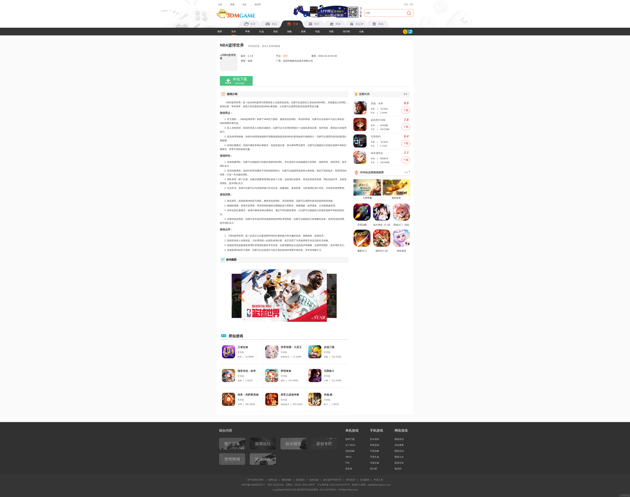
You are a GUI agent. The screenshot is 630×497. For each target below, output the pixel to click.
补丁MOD (350, 445)
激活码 (398, 468)
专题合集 (374, 462)
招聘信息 (272, 479)
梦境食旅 (286, 370)
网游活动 (399, 451)
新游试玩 (399, 462)
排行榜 (346, 31)
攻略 (289, 31)
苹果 (247, 31)
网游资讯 (399, 439)
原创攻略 (350, 451)
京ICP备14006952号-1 (253, 484)
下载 (406, 110)
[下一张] (321, 295)
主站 (220, 4)
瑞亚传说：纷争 (247, 370)
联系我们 (300, 479)
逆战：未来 (377, 103)
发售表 (348, 468)
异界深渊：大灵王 (291, 347)
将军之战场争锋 (290, 394)
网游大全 (399, 457)
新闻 (303, 31)
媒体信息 (314, 479)
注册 (411, 4)
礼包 (261, 31)
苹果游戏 (374, 445)
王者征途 (243, 347)
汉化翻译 (364, 479)
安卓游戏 (374, 439)
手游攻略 (374, 451)
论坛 (244, 4)
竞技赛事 (399, 445)
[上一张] (247, 295)
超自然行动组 (378, 120)
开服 (331, 31)
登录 (406, 4)
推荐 (219, 31)
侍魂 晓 (328, 394)
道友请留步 (377, 153)
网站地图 (286, 479)
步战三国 (329, 347)
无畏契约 (376, 136)
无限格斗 (329, 370)
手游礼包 (374, 457)
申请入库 (378, 479)
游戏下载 (350, 439)
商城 (232, 4)
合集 (361, 31)
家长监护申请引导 (332, 479)
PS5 (347, 462)
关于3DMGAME (255, 479)
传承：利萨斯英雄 (248, 394)
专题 (317, 31)
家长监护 (350, 479)
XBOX (348, 457)
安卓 (233, 31)
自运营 (258, 4)
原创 (275, 31)
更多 (406, 94)
